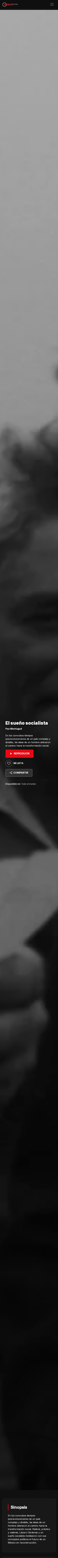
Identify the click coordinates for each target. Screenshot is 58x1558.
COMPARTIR (20, 772)
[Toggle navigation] (52, 4)
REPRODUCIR (21, 753)
